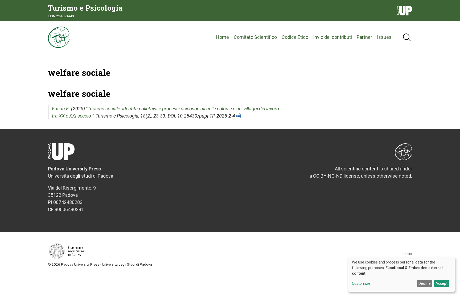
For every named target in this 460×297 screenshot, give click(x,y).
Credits (406, 254)
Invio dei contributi (332, 37)
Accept (441, 283)
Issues (384, 37)
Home (222, 37)
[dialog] (401, 274)
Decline (424, 283)
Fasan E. (61, 108)
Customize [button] (361, 284)
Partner (364, 37)
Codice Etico (295, 37)
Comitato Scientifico (255, 37)
